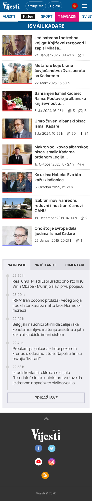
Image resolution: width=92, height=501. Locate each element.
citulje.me (36, 6)
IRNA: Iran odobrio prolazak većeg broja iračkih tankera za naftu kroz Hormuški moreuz (47, 305)
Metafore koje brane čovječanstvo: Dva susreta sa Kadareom (60, 70)
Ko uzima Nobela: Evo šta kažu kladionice (58, 177)
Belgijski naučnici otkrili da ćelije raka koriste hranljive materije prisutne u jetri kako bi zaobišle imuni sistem (48, 329)
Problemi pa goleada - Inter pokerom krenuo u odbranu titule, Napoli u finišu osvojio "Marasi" (47, 353)
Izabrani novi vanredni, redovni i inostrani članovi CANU (59, 205)
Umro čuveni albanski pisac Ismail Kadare (60, 123)
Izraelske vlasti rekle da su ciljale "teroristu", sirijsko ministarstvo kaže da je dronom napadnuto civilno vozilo (47, 377)
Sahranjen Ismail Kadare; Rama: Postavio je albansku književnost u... (60, 98)
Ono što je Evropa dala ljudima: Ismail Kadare (55, 231)
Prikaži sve (46, 397)
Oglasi (55, 6)
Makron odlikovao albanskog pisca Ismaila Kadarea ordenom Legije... (61, 152)
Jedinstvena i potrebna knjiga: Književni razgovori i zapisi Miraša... (60, 43)
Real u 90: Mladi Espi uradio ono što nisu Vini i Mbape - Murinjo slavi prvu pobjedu (48, 284)
